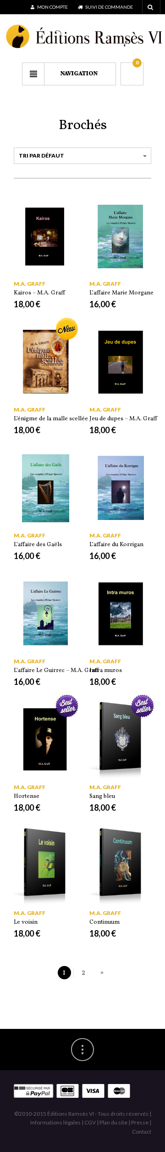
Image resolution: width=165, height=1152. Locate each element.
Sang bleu (102, 796)
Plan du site (113, 1122)
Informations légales (55, 1122)
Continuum (104, 922)
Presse (139, 1122)
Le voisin (26, 922)
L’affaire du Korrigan (116, 545)
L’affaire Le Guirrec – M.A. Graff (56, 670)
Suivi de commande (108, 7)
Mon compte (52, 7)
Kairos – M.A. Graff (39, 293)
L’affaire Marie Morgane (121, 293)
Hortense (26, 796)
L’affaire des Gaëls (38, 545)
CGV (90, 1122)
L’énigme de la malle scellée (51, 419)
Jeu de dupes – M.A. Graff (123, 419)
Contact (141, 1131)
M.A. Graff (29, 283)
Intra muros (105, 670)
